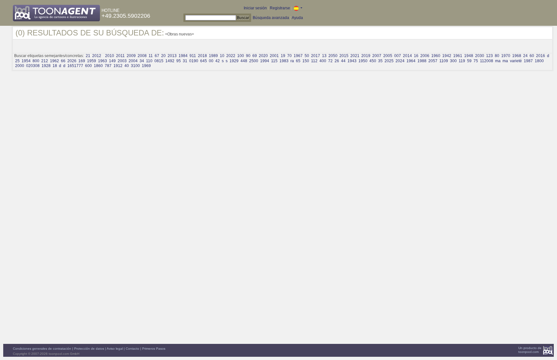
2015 (343, 56)
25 (17, 61)
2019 (365, 56)
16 (416, 56)
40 (126, 65)
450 (372, 61)
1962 (54, 61)
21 (88, 56)
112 (314, 61)
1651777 (75, 65)
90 (248, 56)
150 (305, 61)
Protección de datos (89, 348)
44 (343, 61)
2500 (253, 61)
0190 (193, 61)
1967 (298, 56)
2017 (315, 56)
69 (254, 56)
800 (36, 61)
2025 (389, 61)
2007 (376, 56)
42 (217, 61)
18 (55, 65)
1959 (91, 61)
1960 (435, 56)
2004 (133, 61)
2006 (424, 56)
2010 (109, 56)
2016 (540, 56)
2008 (142, 56)
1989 (213, 56)
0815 (158, 61)
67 (157, 56)
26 (337, 61)
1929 (234, 61)
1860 (98, 65)
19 (283, 56)
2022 (230, 56)
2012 (96, 56)
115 (274, 61)
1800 (539, 61)
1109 (443, 61)
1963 (102, 61)
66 (63, 61)
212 (44, 61)
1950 (362, 61)
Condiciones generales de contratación (42, 348)
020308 (33, 65)
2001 (274, 56)
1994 (264, 61)
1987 (528, 61)
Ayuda (297, 17)
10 (222, 56)
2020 (263, 56)
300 (453, 61)
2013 (172, 56)
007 (397, 56)
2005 (387, 56)
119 (462, 61)
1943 (352, 61)
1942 (446, 56)
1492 (169, 61)
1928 (46, 65)
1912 (117, 65)
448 (243, 61)
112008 (486, 61)
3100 (135, 65)
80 (497, 56)
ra (292, 61)
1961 (457, 56)
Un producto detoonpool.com (530, 350)
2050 (332, 56)
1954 (26, 61)
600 (88, 65)
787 (108, 65)
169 (81, 61)
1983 (283, 61)
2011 (120, 56)
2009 (131, 56)
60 (532, 56)
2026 (71, 61)
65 (298, 61)
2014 (407, 56)
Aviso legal (115, 348)
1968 (516, 56)
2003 (122, 61)
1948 (468, 56)
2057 (432, 61)
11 (151, 56)
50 (307, 56)
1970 (505, 56)
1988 (421, 61)
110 (149, 61)
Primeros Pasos (153, 348)
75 (476, 61)
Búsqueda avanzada (271, 17)
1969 (146, 65)
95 (178, 61)
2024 (400, 61)
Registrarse (280, 8)
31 (185, 61)
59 (469, 61)
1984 (183, 56)
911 (193, 56)
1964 (410, 61)
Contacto (132, 348)
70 (289, 56)
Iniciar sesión (255, 8)
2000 (19, 65)
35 (380, 61)
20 (163, 56)
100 (240, 56)
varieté (516, 61)
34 (142, 61)
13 (324, 56)
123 (489, 56)
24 (525, 56)
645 (203, 61)
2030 (479, 56)
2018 (202, 56)
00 (211, 61)
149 (112, 61)
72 (330, 61)
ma (498, 61)
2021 (354, 56)
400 (322, 61)
